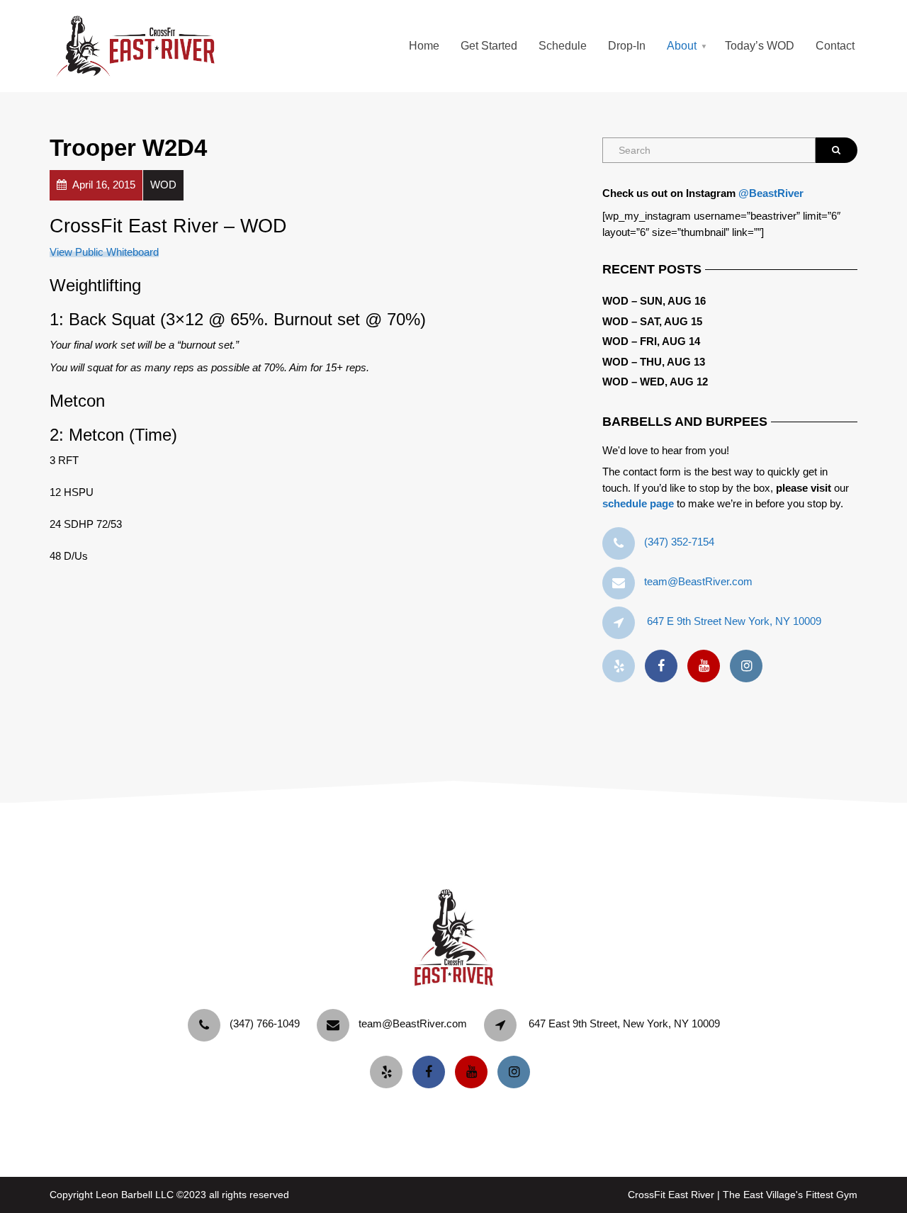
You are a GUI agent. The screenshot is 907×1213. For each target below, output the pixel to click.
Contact (835, 46)
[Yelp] (622, 666)
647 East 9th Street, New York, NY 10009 (624, 1023)
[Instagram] (750, 666)
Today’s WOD (759, 46)
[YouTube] (707, 666)
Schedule (563, 46)
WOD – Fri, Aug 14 (651, 341)
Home (424, 46)
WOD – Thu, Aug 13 (653, 362)
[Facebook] (665, 666)
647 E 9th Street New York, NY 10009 (734, 621)
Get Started (489, 46)
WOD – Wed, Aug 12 (655, 382)
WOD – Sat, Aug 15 (652, 321)
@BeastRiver (771, 193)
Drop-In (627, 46)
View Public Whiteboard (104, 252)
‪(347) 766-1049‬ (265, 1023)
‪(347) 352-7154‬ (679, 542)
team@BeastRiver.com (698, 581)
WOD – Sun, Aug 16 (654, 301)
